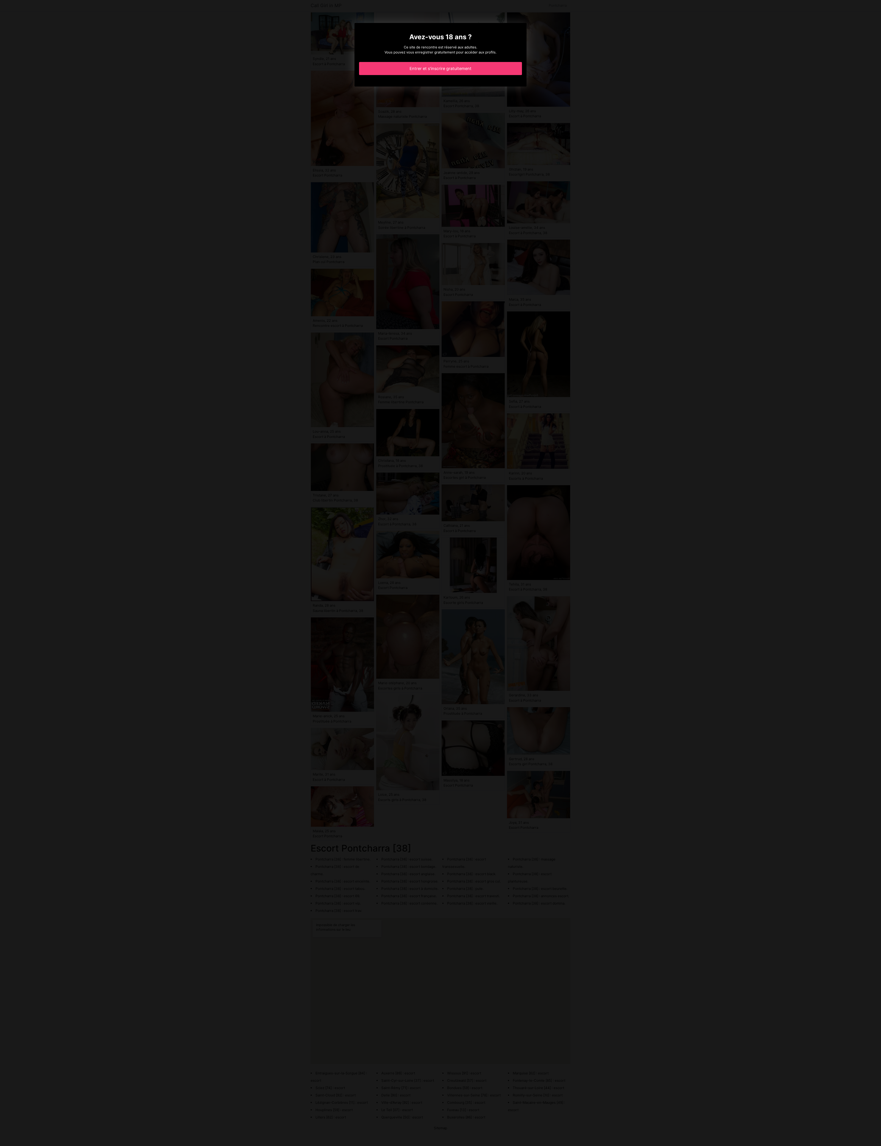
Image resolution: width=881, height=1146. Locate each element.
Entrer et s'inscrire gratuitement (440, 68)
